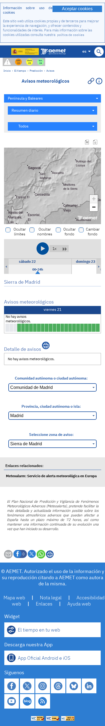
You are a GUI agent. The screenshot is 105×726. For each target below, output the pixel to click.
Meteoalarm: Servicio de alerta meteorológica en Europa (51, 476)
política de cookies (70, 35)
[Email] (8, 557)
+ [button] (94, 198)
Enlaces (44, 604)
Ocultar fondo (69, 231)
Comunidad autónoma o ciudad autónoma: (51, 378)
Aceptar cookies (77, 8)
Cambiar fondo (93, 231)
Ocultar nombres (44, 231)
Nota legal (51, 597)
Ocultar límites (19, 231)
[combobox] (52, 98)
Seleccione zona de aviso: (51, 434)
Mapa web (14, 597)
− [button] (94, 207)
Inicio (7, 70)
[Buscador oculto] (99, 51)
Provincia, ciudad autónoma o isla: (51, 406)
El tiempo (20, 70)
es (84, 51)
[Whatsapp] (41, 554)
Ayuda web (79, 604)
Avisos (50, 70)
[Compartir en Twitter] (32, 554)
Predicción (36, 70)
